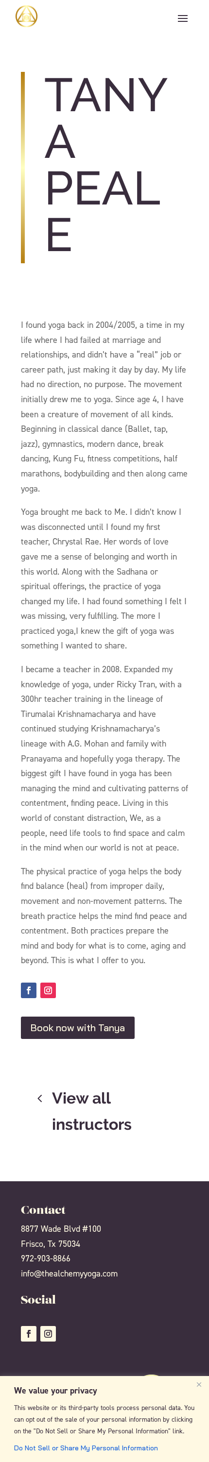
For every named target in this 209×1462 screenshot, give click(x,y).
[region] (104, 1419)
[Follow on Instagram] (48, 990)
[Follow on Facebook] (28, 990)
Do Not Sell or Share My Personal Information (86, 1448)
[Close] (199, 1384)
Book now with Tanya (78, 1027)
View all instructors (92, 1111)
